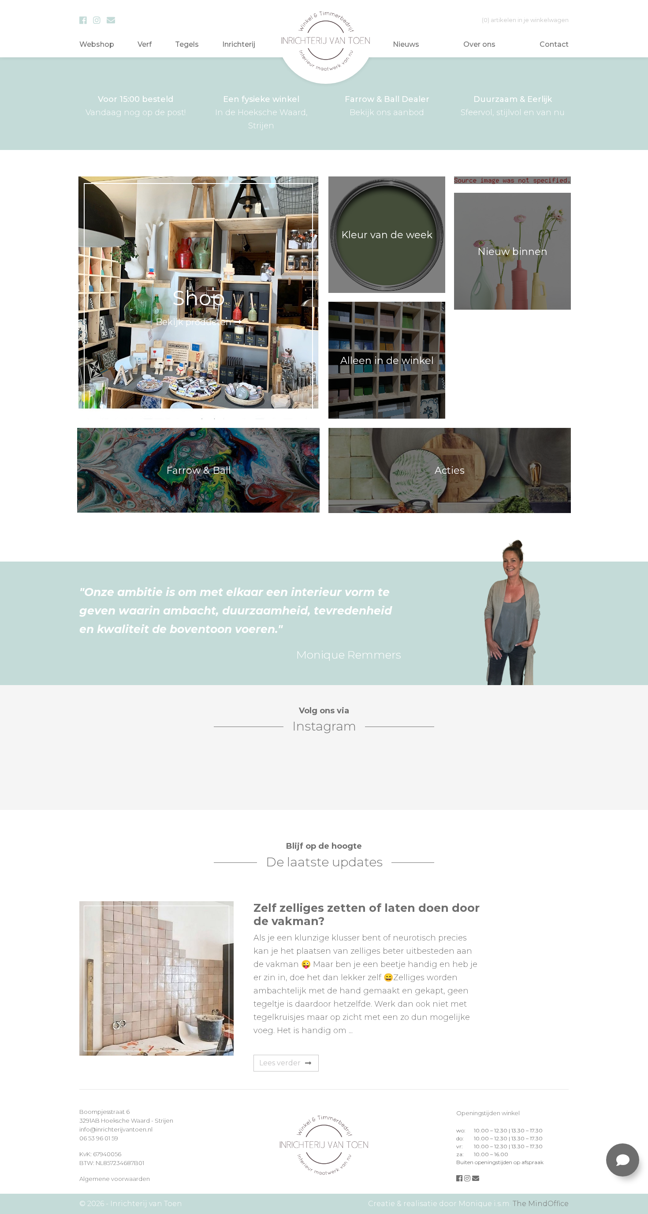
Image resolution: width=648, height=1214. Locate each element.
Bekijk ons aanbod (387, 105)
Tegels (187, 44)
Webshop (96, 44)
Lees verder (280, 1063)
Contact (554, 44)
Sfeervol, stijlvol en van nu (513, 105)
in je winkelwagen (525, 19)
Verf (145, 44)
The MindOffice (541, 1203)
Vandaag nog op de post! (136, 105)
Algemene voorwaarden (114, 1178)
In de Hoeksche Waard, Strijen (261, 112)
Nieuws (406, 44)
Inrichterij (238, 44)
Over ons (479, 44)
